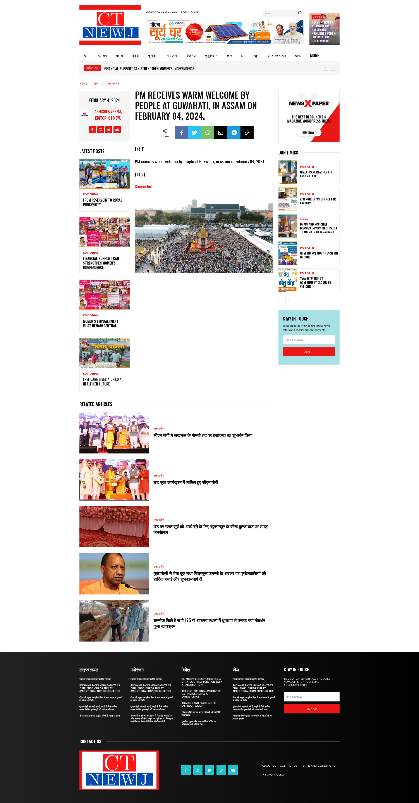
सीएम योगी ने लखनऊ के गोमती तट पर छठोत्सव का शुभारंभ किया (204, 435)
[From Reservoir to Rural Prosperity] (104, 174)
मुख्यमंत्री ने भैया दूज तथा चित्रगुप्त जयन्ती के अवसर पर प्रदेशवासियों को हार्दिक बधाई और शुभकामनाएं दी (210, 576)
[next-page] (288, 300)
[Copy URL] (247, 132)
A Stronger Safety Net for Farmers (318, 201)
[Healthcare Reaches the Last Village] (287, 172)
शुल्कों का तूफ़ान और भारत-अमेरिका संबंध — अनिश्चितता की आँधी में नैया (199, 723)
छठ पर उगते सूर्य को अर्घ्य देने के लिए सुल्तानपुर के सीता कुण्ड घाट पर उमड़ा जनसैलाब (211, 529)
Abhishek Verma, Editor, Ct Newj (108, 115)
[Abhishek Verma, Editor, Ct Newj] (84, 114)
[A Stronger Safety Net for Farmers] (287, 199)
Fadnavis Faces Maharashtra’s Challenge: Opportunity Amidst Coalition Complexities (99, 688)
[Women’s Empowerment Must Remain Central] (104, 295)
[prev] (325, 68)
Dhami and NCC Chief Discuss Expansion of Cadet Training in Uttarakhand (318, 228)
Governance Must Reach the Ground (319, 255)
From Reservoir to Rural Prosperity (102, 202)
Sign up (309, 351)
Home (83, 83)
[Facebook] (92, 129)
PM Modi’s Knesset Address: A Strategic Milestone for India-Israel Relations (202, 682)
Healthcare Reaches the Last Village (316, 174)
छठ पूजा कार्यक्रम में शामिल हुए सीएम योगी (186, 482)
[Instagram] (100, 129)
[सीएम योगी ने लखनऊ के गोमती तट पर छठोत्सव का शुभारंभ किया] (114, 432)
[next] (332, 68)
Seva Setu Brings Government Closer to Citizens (315, 282)
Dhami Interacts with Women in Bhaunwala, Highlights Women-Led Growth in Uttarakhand (324, 31)
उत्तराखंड (317, 16)
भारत (96, 83)
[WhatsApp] (207, 132)
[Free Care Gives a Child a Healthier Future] (104, 353)
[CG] (225, 31)
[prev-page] (281, 300)
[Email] (220, 132)
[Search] (300, 13)
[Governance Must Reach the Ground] (287, 253)
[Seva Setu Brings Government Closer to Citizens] (287, 280)
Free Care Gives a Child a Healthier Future (102, 382)
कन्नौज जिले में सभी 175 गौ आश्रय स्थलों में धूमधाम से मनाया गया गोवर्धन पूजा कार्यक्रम (209, 623)
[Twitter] (108, 129)
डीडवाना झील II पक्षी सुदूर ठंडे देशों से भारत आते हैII (99, 715)
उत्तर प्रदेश (113, 83)
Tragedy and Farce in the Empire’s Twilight (199, 704)
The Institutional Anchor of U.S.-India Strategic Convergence (201, 694)
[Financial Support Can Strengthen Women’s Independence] (104, 232)
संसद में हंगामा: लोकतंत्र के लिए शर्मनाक (94, 679)
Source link (144, 186)
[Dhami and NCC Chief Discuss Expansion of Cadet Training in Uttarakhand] (287, 226)
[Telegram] (233, 132)
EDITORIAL (91, 194)
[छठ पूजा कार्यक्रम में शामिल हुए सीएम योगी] (114, 480)
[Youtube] (117, 129)
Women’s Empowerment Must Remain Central (100, 323)
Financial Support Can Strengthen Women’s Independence (149, 68)
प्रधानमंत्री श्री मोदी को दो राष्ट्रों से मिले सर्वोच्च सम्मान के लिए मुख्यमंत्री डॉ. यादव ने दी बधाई (98, 708)
